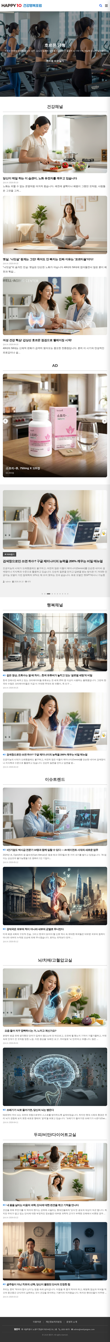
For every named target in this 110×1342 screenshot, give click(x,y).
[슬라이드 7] (60, 593)
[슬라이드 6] (57, 593)
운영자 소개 (71, 1321)
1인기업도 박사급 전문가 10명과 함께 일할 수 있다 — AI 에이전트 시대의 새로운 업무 (52, 849)
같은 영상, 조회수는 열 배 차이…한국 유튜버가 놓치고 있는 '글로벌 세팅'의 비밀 (49, 675)
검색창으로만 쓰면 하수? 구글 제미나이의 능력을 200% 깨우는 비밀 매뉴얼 (46, 754)
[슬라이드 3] (47, 593)
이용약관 (37, 1321)
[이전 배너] (5, 421)
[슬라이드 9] (65, 593)
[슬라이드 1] (42, 593)
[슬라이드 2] (44, 593)
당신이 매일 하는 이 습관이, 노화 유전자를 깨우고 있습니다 (40, 178)
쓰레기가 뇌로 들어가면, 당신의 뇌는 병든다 (30, 1110)
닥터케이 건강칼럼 (55, 61)
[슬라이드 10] (67, 593)
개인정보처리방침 (54, 1321)
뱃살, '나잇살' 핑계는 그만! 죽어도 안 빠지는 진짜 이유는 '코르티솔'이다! (48, 259)
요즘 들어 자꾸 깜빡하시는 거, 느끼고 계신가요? (30, 1030)
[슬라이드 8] (62, 593)
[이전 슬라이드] (5, 54)
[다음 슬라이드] (105, 54)
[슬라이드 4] (50, 593)
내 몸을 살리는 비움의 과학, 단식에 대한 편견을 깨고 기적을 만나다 (42, 1205)
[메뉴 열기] (106, 5)
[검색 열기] (101, 6)
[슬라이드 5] (53, 593)
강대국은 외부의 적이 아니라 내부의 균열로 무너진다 (35, 929)
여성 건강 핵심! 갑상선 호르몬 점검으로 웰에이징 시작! (37, 340)
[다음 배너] (104, 421)
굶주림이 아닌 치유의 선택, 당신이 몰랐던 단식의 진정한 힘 (38, 1284)
